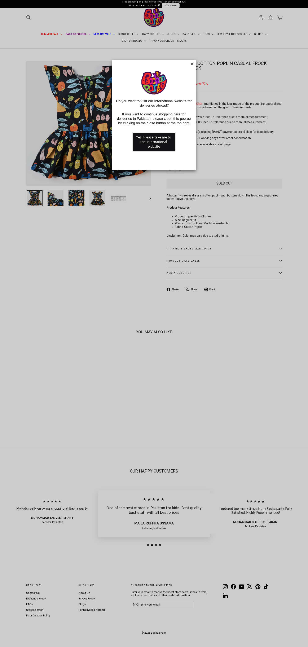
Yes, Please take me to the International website (154, 142)
